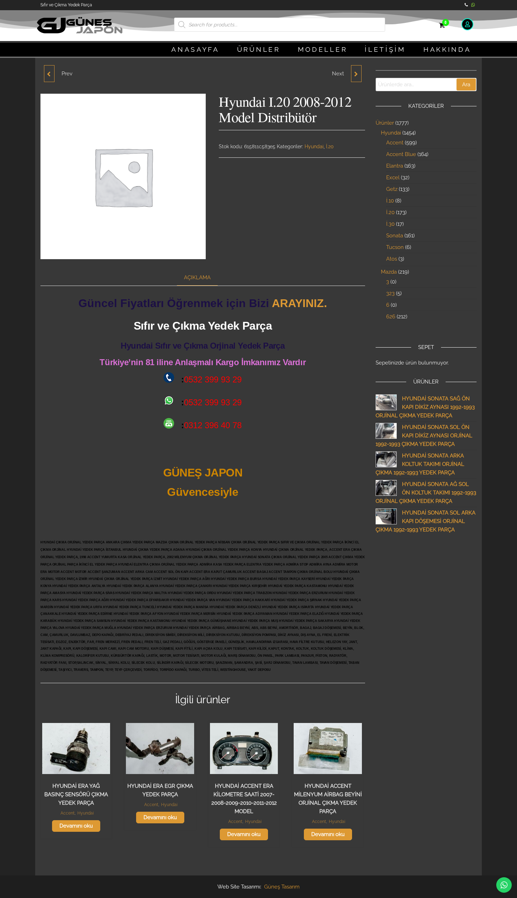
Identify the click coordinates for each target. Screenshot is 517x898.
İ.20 (330, 146)
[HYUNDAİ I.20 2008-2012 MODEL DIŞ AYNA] (356, 73)
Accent (67, 813)
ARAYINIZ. (299, 303)
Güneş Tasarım (282, 887)
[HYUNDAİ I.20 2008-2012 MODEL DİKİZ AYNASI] (49, 73)
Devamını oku (76, 826)
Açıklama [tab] (197, 277)
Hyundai (314, 146)
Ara (466, 84)
